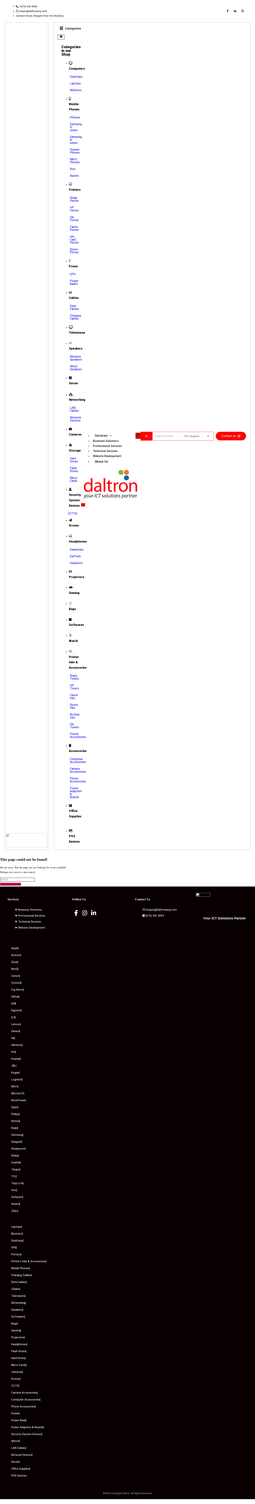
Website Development (107, 456)
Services (101, 435)
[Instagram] (242, 11)
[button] (61, 37)
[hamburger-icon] (138, 436)
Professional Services (107, 446)
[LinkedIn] (235, 11)
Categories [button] (73, 28)
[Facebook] (228, 11)
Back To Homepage (10, 884)
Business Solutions (105, 441)
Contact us (228, 436)
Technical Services (105, 451)
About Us (101, 461)
